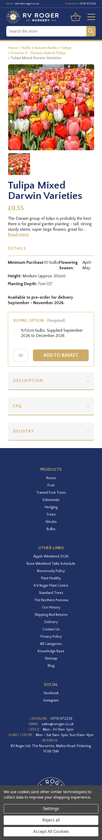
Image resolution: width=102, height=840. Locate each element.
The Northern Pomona (51, 600)
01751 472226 (87, 3)
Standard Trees (51, 593)
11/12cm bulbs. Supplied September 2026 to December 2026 (52, 333)
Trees (51, 514)
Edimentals (51, 500)
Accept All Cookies (51, 831)
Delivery (23, 431)
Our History (51, 607)
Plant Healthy (51, 578)
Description (28, 380)
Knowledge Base (51, 651)
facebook (51, 693)
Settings (51, 808)
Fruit (51, 485)
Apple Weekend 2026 (51, 556)
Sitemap (51, 658)
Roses (51, 478)
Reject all (51, 820)
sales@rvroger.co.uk (27, 3)
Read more (18, 234)
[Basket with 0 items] (75, 17)
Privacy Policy (51, 637)
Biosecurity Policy (51, 571)
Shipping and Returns (51, 615)
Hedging (51, 507)
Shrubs (51, 522)
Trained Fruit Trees (51, 493)
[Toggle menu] (89, 16)
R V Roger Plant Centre (51, 586)
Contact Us (51, 629)
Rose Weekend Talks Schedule (51, 564)
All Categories (51, 644)
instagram (51, 700)
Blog (51, 666)
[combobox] (46, 31)
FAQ (17, 406)
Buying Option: (39, 320)
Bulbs (51, 529)
